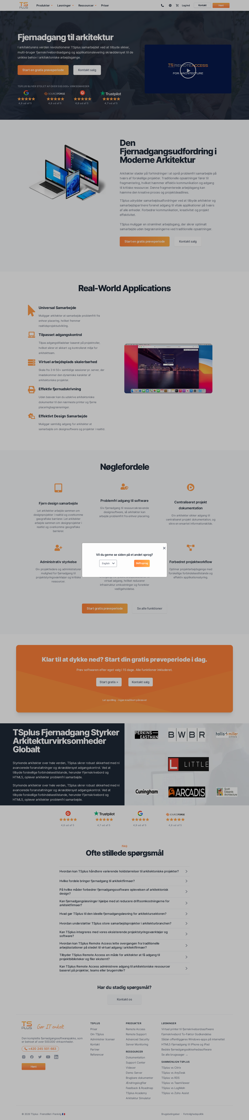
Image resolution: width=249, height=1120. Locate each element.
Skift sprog (142, 563)
